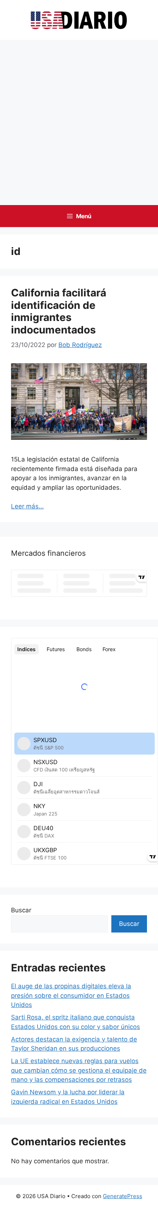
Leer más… (27, 506)
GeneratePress (122, 1196)
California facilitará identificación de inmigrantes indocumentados (58, 311)
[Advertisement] (79, 122)
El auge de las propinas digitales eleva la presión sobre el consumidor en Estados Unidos (71, 995)
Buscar (21, 910)
